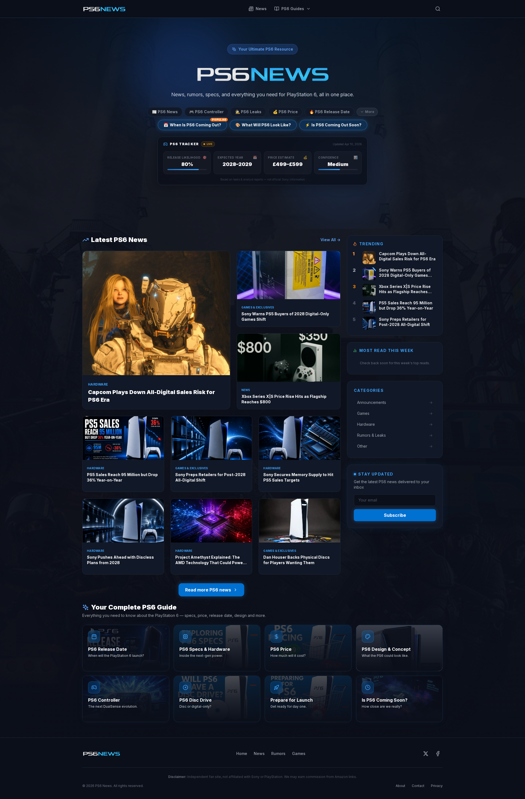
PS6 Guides (292, 8)
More (369, 112)
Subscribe (395, 515)
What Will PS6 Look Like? (263, 125)
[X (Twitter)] (426, 754)
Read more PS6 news (208, 590)
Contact (418, 786)
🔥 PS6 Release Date (329, 111)
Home (241, 753)
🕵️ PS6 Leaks (248, 111)
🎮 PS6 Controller (206, 111)
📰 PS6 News (165, 111)
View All (330, 239)
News (261, 8)
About (400, 786)
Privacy (437, 786)
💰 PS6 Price (285, 111)
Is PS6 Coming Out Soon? (333, 125)
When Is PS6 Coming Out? (195, 123)
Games (298, 753)
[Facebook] (438, 754)
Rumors (278, 753)
